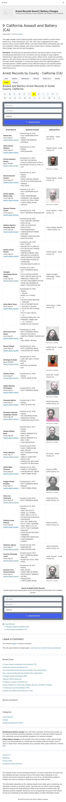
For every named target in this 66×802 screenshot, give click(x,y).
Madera (14, 78)
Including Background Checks (13, 723)
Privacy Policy (7, 761)
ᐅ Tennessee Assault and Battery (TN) (16, 688)
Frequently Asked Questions (12, 764)
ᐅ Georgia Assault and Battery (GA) (17, 627)
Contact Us (6, 755)
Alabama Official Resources (12, 679)
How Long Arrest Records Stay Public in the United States (23, 673)
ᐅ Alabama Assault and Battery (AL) (15, 682)
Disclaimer (6, 758)
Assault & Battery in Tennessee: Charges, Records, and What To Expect (27, 685)
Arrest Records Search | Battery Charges (36, 11)
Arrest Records (10, 624)
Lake (6, 78)
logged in (15, 643)
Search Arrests (34, 122)
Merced (36, 78)
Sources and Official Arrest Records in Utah (18, 691)
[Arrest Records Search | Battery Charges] (8, 12)
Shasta (57, 78)
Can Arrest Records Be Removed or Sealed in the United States (25, 670)
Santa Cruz (47, 78)
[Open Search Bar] (63, 2)
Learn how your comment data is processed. (45, 648)
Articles (5, 720)
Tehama (15, 82)
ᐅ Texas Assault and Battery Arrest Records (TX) (19, 664)
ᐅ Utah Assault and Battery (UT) (16, 629)
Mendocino (25, 78)
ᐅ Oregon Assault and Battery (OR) (15, 676)
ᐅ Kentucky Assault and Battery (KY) (15, 667)
